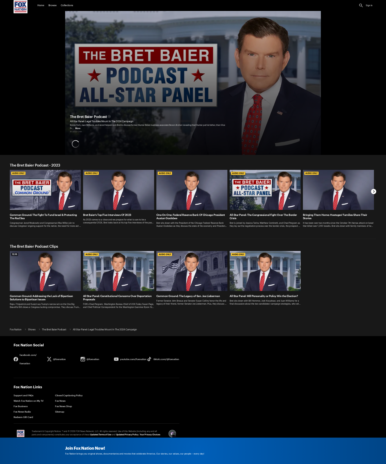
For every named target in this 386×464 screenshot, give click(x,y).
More (77, 128)
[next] (373, 192)
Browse (52, 5)
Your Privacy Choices (150, 435)
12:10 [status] (14, 254)
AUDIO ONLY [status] (18, 173)
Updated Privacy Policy (127, 435)
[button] (361, 5)
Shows (31, 329)
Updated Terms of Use (100, 435)
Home (40, 5)
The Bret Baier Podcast (88, 117)
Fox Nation (16, 329)
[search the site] (361, 5)
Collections (67, 5)
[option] (46, 200)
